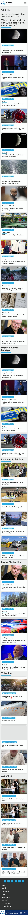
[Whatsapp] (5, 881)
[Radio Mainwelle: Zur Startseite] (12, 3)
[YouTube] (16, 881)
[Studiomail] (19, 881)
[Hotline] (23, 881)
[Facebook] (8, 881)
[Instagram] (12, 881)
